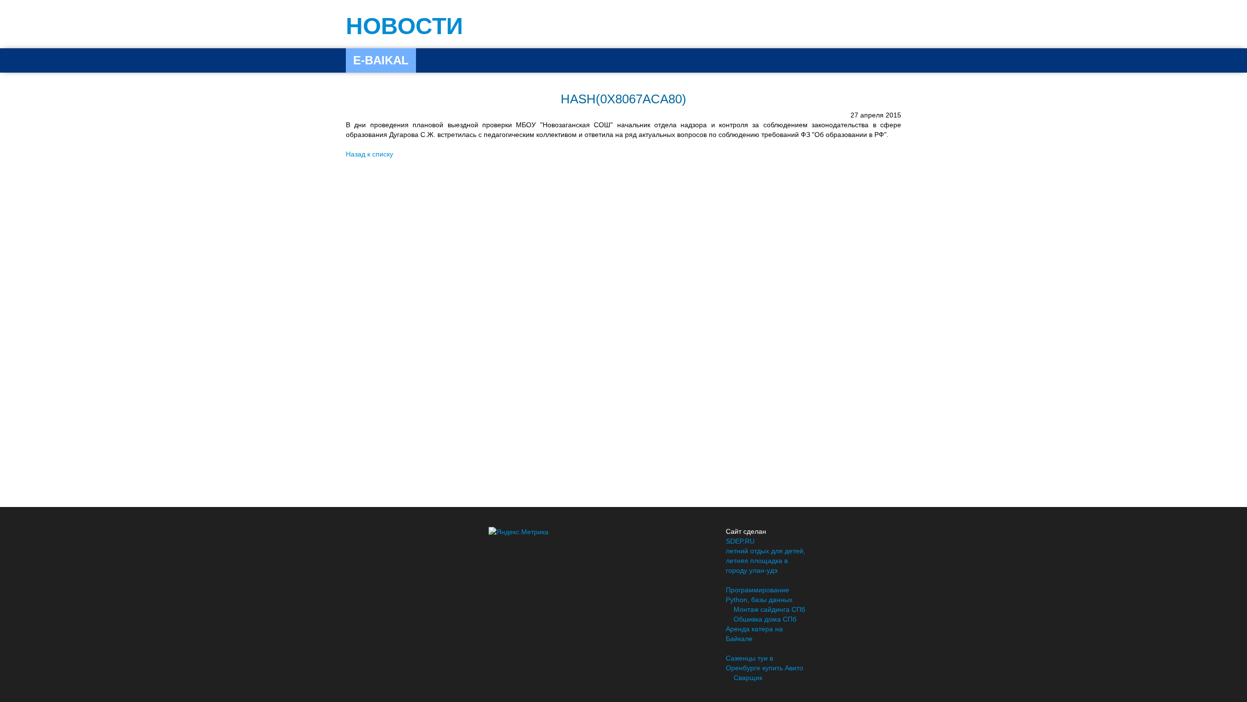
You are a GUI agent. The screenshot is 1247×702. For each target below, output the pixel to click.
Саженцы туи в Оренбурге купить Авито (764, 663)
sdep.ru (740, 541)
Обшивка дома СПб (765, 619)
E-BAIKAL (381, 60)
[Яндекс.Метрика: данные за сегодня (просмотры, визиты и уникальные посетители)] (518, 532)
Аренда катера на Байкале (754, 634)
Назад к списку (369, 154)
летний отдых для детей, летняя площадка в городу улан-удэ (765, 560)
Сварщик (748, 678)
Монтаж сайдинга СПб (769, 609)
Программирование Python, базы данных (759, 595)
